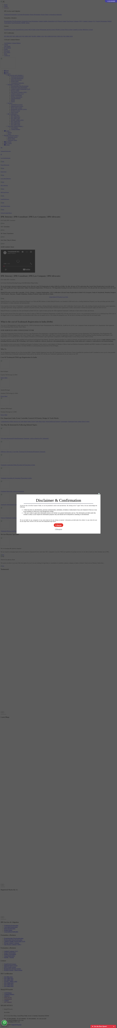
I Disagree (58, 529)
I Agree (58, 525)
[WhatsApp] (4, 1024)
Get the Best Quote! (100, 1026)
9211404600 (111, 1)
